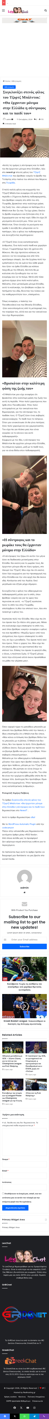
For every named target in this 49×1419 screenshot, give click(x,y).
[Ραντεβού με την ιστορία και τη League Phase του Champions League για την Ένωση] (12, 1084)
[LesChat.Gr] (18, 10)
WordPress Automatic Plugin (22, 824)
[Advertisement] (24, 51)
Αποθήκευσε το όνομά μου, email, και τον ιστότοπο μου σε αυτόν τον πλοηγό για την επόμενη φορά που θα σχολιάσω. (22, 1198)
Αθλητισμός (16, 81)
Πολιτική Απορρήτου (36, 1397)
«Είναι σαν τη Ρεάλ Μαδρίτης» (33, 1094)
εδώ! (33, 817)
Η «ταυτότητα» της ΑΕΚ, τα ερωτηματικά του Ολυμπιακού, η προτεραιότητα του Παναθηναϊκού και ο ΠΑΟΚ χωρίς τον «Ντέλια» (36, 1064)
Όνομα (5, 1159)
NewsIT (23, 810)
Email (5, 1171)
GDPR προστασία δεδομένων (18, 1401)
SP (43, 1388)
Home (7, 81)
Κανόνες (22, 1397)
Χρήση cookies (10, 1397)
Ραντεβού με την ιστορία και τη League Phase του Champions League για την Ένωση (12, 1097)
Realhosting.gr (29, 1392)
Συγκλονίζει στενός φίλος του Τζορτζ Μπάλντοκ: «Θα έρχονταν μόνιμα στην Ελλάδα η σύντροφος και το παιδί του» (23, 803)
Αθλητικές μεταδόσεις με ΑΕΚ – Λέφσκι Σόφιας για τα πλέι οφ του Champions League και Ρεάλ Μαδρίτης (12, 1061)
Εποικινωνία (37, 1401)
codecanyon (8, 827)
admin (8, 119)
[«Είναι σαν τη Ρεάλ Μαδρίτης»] (36, 1084)
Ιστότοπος (6, 1182)
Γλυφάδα (10, 182)
